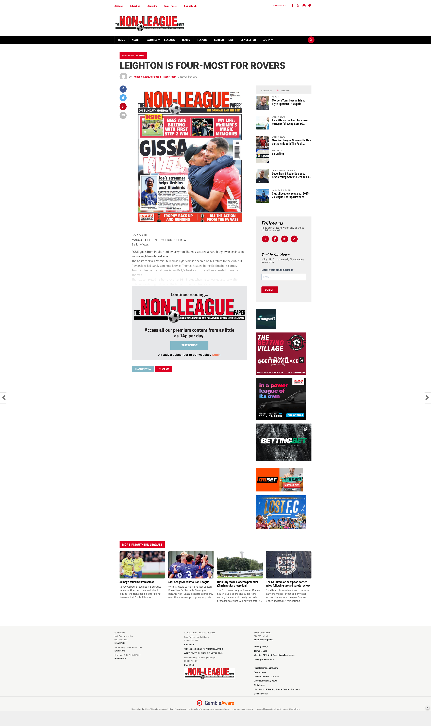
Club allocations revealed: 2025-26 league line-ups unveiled (291, 195)
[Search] (311, 36)
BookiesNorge (261, 694)
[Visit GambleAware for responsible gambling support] (219, 703)
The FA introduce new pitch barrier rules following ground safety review (288, 583)
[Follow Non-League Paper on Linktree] (309, 6)
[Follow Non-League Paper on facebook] (292, 6)
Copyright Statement (264, 659)
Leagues (169, 39)
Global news (260, 685)
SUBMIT (269, 289)
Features (151, 39)
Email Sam (189, 645)
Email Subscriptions (263, 639)
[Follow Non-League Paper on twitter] (298, 6)
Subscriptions (224, 39)
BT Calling (278, 153)
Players (202, 39)
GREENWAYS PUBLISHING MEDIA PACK (203, 653)
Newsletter (248, 39)
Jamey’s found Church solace (137, 582)
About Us (152, 6)
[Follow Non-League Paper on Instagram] (304, 6)
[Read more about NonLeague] (209, 678)
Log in (266, 39)
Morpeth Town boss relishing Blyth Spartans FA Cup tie (288, 102)
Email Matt (119, 643)
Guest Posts (170, 6)
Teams (186, 39)
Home (121, 39)
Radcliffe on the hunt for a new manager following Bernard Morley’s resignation (290, 122)
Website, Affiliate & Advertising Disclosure (274, 655)
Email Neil (189, 665)
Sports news (260, 672)
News (135, 39)
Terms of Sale (260, 651)
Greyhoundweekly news (265, 681)
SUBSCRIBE (189, 345)
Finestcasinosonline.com (266, 668)
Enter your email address (277, 270)
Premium (164, 369)
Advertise (135, 6)
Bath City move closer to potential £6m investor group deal (237, 583)
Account (118, 6)
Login (216, 354)
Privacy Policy (261, 646)
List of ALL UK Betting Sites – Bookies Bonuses (277, 689)
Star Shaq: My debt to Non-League (188, 582)
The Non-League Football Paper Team (154, 77)
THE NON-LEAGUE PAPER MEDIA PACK (203, 649)
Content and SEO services (266, 676)
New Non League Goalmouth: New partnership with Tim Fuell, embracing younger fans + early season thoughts (291, 142)
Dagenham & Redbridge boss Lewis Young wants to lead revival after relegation (291, 175)
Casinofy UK (190, 6)
